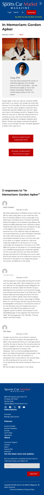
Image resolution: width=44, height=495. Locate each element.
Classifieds (8, 435)
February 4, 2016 (22, 210)
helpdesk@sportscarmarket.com (15, 403)
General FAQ (8, 449)
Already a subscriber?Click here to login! (21, 152)
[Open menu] (40, 3)
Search (16, 12)
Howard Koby (8, 275)
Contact (7, 445)
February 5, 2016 (22, 277)
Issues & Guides (9, 426)
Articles (7, 431)
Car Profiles (8, 433)
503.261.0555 (8, 401)
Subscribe (31, 12)
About (6, 447)
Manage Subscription (11, 417)
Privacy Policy (29, 489)
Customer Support (10, 442)
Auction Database (10, 428)
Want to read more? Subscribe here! (21, 138)
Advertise (7, 451)
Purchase (7, 414)
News (21, 34)
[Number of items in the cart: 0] (22, 12)
